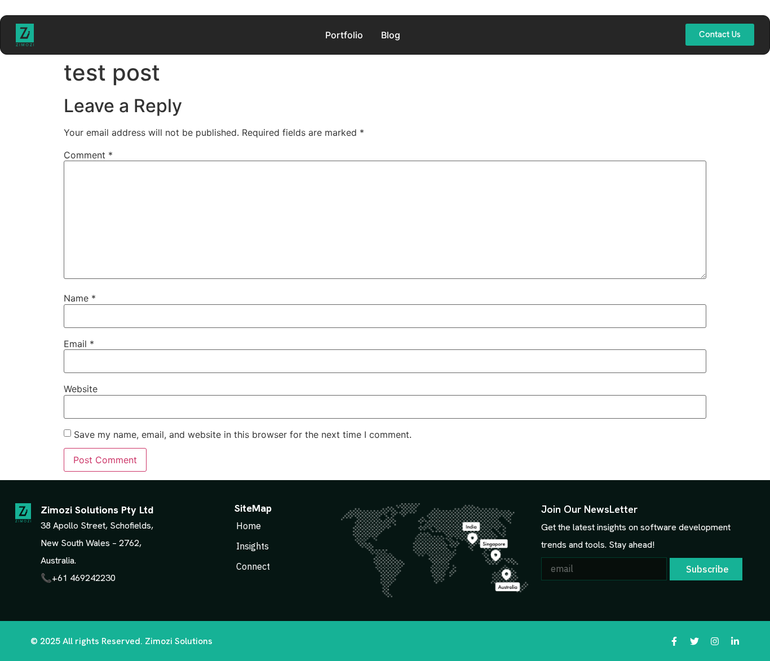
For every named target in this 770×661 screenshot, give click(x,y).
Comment (88, 154)
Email (79, 343)
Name (80, 298)
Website (81, 388)
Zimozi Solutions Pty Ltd (97, 509)
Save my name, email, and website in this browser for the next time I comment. (242, 434)
